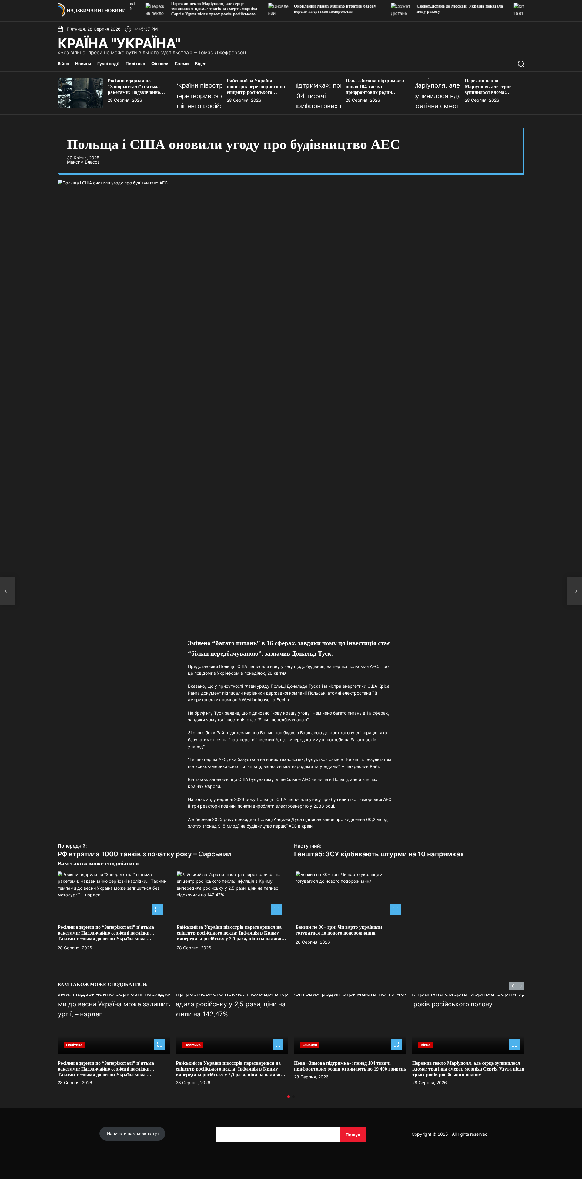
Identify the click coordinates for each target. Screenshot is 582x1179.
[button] (513, 986)
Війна (63, 63)
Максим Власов (83, 162)
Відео (201, 63)
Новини (83, 63)
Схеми (182, 63)
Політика (135, 63)
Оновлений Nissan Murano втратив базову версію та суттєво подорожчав (304, 9)
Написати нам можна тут (132, 1133)
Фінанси (160, 63)
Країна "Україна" (119, 43)
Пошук (353, 1134)
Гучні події (108, 63)
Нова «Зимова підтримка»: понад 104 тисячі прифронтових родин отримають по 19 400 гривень (375, 92)
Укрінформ (228, 673)
